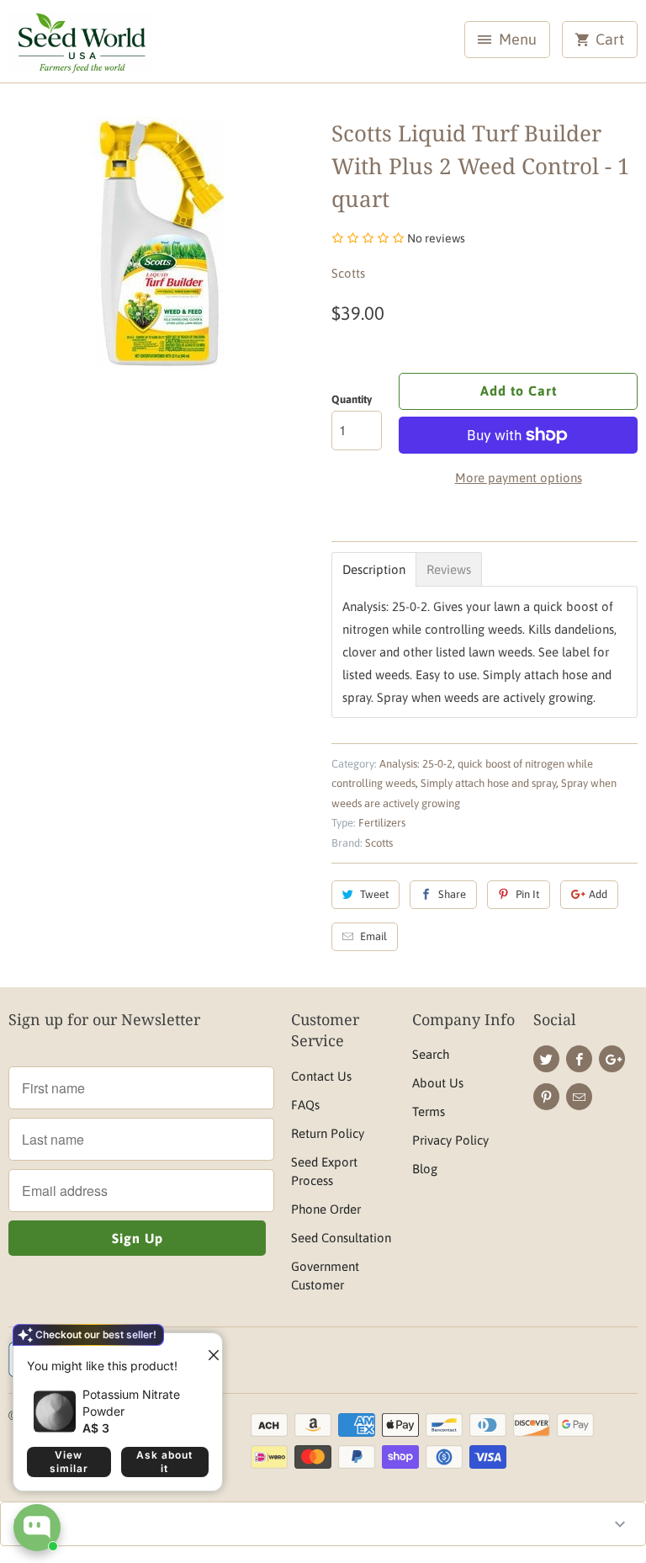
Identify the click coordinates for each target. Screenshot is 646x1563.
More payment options (518, 477)
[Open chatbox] (37, 1527)
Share (452, 894)
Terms (428, 1111)
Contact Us (321, 1076)
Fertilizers (381, 822)
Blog (424, 1169)
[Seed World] (80, 47)
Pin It (527, 894)
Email (373, 936)
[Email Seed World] (579, 1096)
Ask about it (164, 1462)
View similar (69, 1462)
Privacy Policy (450, 1140)
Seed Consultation (341, 1238)
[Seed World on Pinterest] (546, 1096)
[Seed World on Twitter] (546, 1058)
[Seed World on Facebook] (579, 1058)
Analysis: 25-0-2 (416, 764)
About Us (437, 1083)
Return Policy (327, 1133)
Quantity (351, 399)
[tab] (373, 569)
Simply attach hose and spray (488, 783)
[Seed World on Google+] (612, 1058)
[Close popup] (207, 1348)
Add (598, 894)
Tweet (374, 894)
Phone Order (326, 1209)
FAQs (305, 1105)
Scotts (348, 273)
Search (430, 1054)
